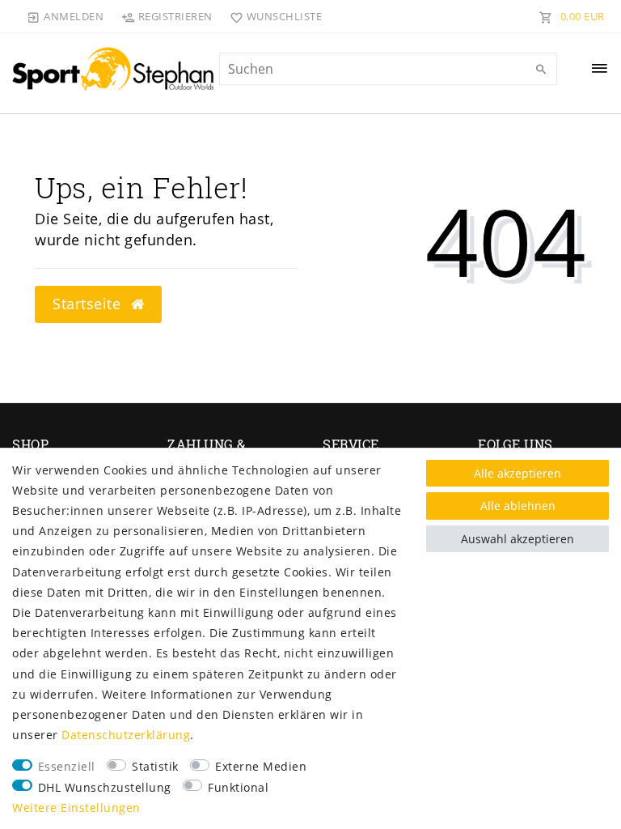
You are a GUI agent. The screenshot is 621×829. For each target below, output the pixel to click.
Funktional (238, 787)
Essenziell (66, 766)
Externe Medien (260, 766)
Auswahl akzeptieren (517, 538)
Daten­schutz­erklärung (125, 734)
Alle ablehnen (518, 505)
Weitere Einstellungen (76, 807)
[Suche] (541, 69)
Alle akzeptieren (517, 473)
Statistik (155, 766)
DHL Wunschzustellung (104, 787)
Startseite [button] (89, 303)
